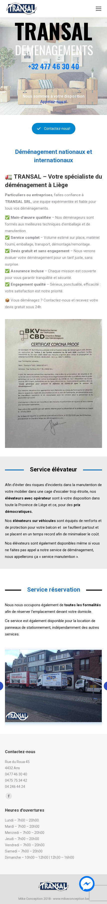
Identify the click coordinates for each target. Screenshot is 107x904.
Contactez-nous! (57, 129)
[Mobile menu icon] (98, 8)
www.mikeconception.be (71, 899)
